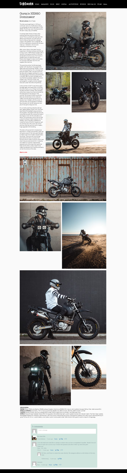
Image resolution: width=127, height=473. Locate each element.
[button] (44, 5)
